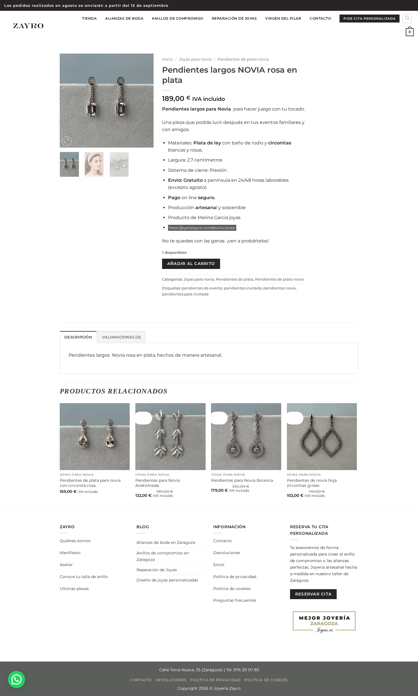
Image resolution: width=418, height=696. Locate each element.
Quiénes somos (75, 540)
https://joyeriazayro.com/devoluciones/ (202, 228)
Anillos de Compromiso (177, 18)
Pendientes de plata (234, 279)
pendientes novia (279, 288)
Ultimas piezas (74, 588)
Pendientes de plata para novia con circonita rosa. (90, 483)
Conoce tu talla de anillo (84, 576)
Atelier (66, 564)
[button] (410, 32)
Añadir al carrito (191, 263)
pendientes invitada (243, 288)
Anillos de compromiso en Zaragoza (162, 556)
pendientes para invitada (185, 294)
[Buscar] (407, 18)
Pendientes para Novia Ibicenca (242, 480)
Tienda (89, 18)
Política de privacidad (234, 576)
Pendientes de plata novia (243, 59)
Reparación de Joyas (234, 18)
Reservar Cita (313, 594)
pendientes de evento (202, 288)
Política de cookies (232, 588)
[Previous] (69, 100)
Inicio (167, 59)
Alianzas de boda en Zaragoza (165, 542)
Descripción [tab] (78, 337)
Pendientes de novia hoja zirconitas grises (312, 483)
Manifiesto (70, 552)
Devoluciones (226, 552)
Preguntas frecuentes (234, 600)
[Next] (144, 100)
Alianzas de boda (124, 18)
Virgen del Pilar (283, 18)
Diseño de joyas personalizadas (167, 580)
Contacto (320, 18)
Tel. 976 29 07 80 (242, 669)
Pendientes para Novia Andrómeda (157, 483)
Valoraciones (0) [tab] (121, 337)
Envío (218, 564)
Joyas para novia (195, 59)
